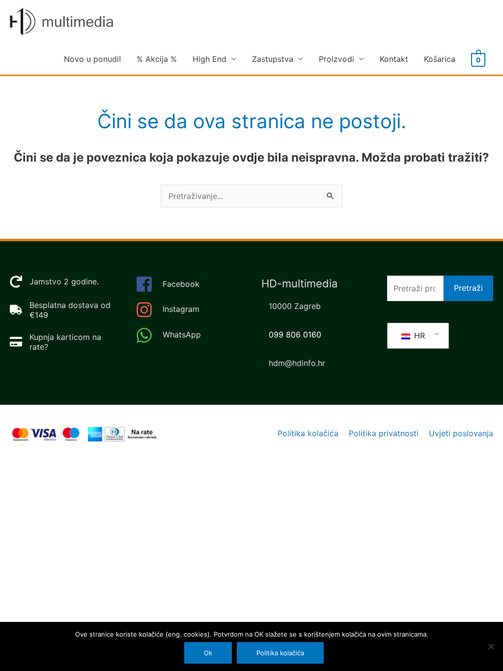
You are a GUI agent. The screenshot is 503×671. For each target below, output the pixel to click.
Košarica (439, 59)
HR (418, 335)
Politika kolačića (308, 433)
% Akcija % (157, 59)
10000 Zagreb (295, 306)
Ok (208, 653)
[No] (491, 646)
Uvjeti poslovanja (461, 433)
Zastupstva (272, 59)
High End (209, 59)
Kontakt (394, 59)
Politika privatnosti (384, 433)
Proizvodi (336, 59)
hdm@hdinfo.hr (297, 363)
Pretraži (468, 288)
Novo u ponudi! (92, 59)
